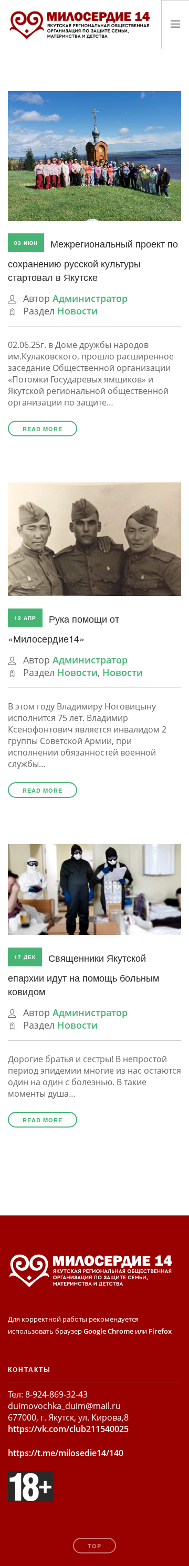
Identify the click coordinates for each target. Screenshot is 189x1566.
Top (94, 1546)
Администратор (90, 298)
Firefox (160, 1331)
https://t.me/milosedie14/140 (65, 1453)
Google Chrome (108, 1331)
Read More (42, 429)
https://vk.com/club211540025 (68, 1429)
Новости (77, 311)
